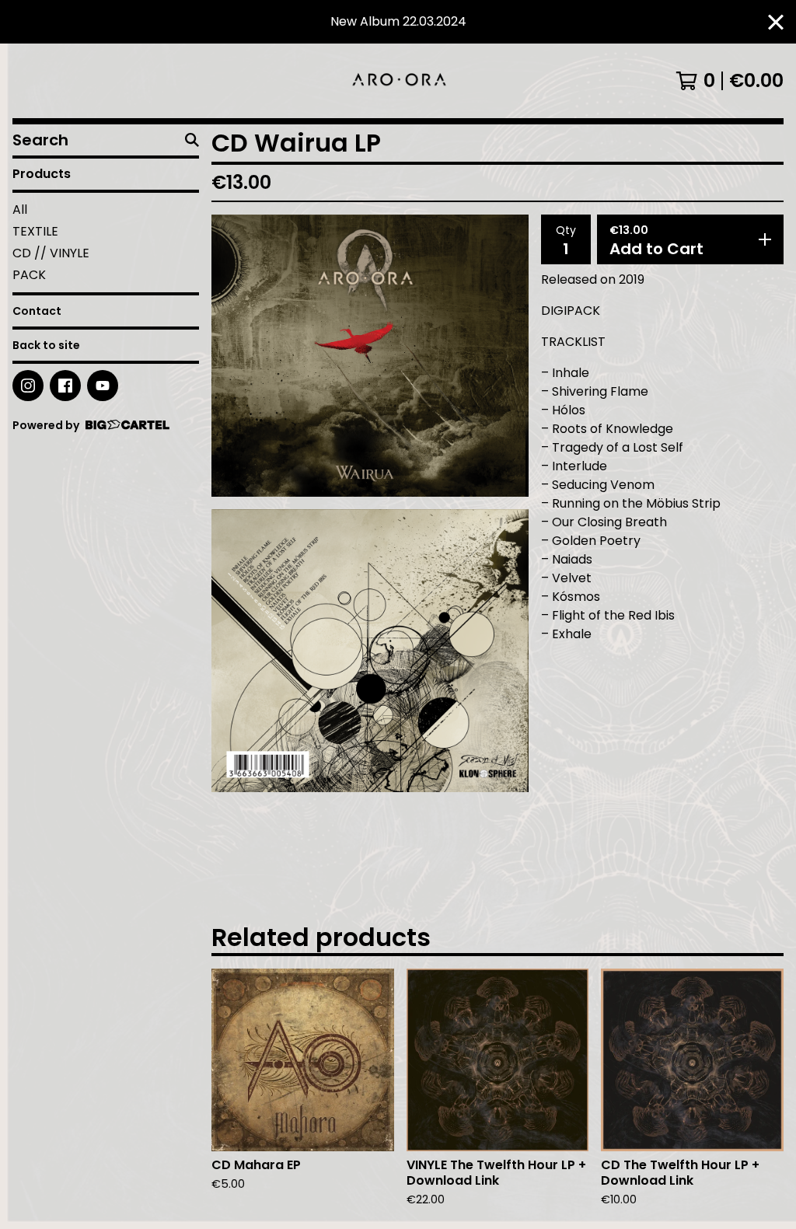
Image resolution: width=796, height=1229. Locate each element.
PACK (29, 275)
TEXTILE (35, 231)
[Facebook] (65, 385)
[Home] (397, 81)
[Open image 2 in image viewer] (370, 650)
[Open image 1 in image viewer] (370, 356)
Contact (36, 311)
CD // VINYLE (50, 253)
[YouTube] (102, 385)
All (19, 209)
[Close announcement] (776, 22)
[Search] (192, 139)
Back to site (46, 345)
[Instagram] (28, 385)
